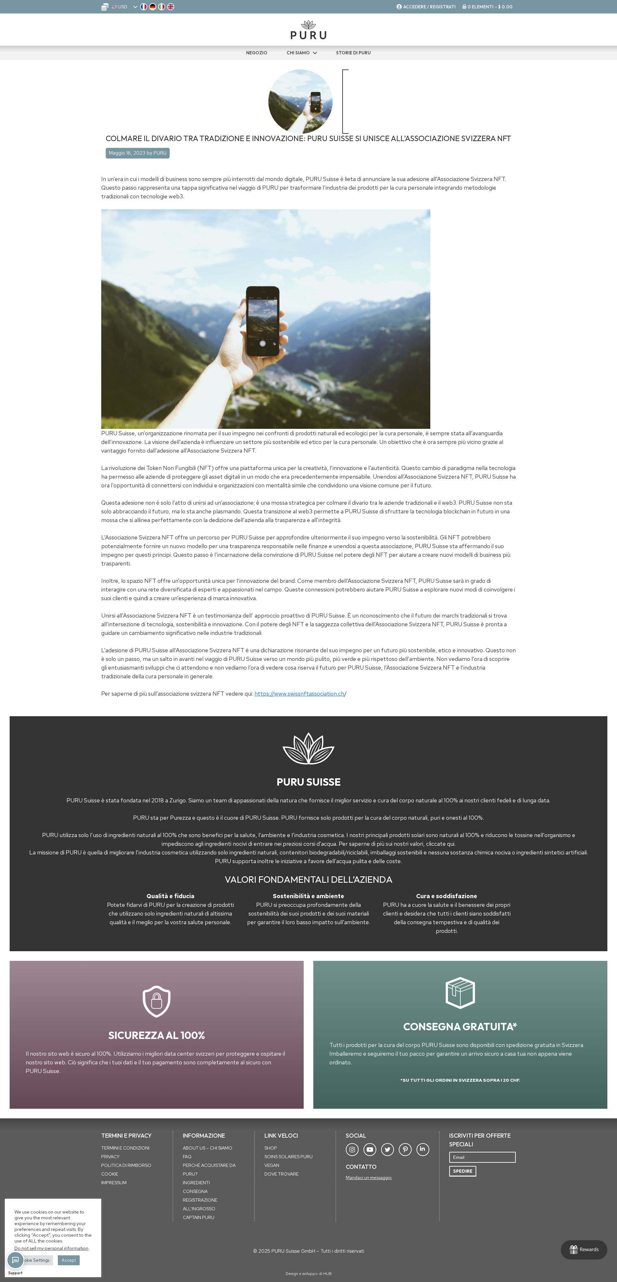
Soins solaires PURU (288, 1157)
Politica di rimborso (126, 1165)
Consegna (195, 1191)
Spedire (462, 1171)
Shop (270, 1148)
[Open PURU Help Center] (15, 1260)
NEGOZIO (256, 53)
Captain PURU (198, 1217)
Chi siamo (298, 53)
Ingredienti (196, 1183)
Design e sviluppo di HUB (309, 1273)
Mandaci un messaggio (369, 1177)
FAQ (187, 1157)
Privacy (110, 1157)
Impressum (114, 1183)
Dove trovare (281, 1174)
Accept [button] (69, 1260)
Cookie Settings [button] (33, 1260)
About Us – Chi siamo (207, 1148)
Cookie (109, 1174)
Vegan (271, 1165)
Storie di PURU (353, 53)
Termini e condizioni (125, 1148)
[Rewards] (584, 1249)
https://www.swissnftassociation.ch (299, 693)
